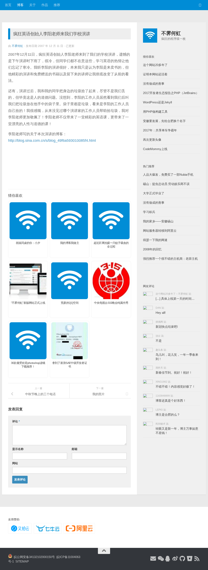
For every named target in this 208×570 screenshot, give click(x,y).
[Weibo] (175, 559)
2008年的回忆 (152, 249)
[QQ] (168, 559)
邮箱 (74, 449)
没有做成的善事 (153, 83)
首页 (8, 5)
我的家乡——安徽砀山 (158, 221)
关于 (32, 5)
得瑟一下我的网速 (155, 240)
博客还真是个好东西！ (171, 400)
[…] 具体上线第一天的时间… (175, 298)
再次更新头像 (152, 139)
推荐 (57, 5)
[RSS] (197, 559)
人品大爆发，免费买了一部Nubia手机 (168, 174)
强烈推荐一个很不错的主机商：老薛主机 (170, 258)
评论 (16, 421)
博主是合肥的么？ (168, 414)
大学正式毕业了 (153, 193)
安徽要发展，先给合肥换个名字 (164, 121)
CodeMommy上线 (155, 149)
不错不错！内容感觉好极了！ (175, 386)
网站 (15, 463)
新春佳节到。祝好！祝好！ (174, 372)
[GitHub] (182, 559)
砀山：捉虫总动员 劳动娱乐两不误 (166, 184)
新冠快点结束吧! (167, 326)
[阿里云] (79, 528)
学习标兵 (149, 212)
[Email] (153, 559)
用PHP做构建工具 (155, 111)
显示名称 (18, 449)
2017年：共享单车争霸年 (160, 130)
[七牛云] (47, 528)
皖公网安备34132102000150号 (33, 557)
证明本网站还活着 (155, 74)
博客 (20, 5)
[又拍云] (19, 528)
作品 (44, 5)
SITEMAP (22, 561)
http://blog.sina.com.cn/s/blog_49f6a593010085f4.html (52, 140)
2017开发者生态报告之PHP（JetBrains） (171, 93)
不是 (159, 340)
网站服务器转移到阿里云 (160, 230)
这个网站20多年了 (155, 65)
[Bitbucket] (190, 559)
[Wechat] (160, 559)
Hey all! (161, 312)
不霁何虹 (17, 46)
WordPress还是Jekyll (157, 102)
